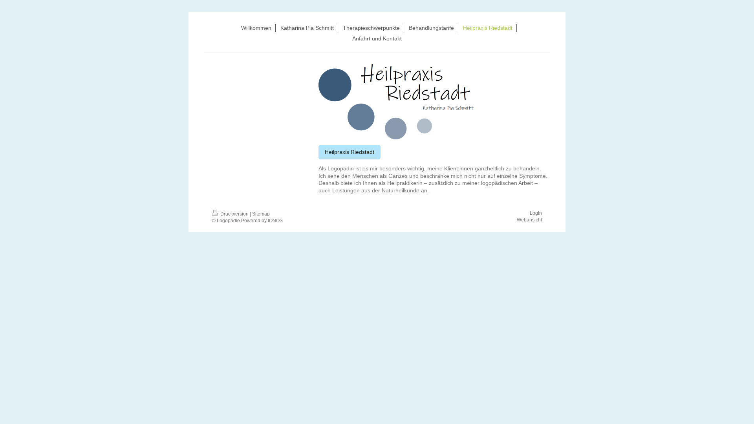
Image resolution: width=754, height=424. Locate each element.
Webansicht (529, 220)
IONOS (275, 220)
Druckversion (234, 214)
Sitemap (261, 214)
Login (536, 213)
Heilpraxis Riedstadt (349, 152)
